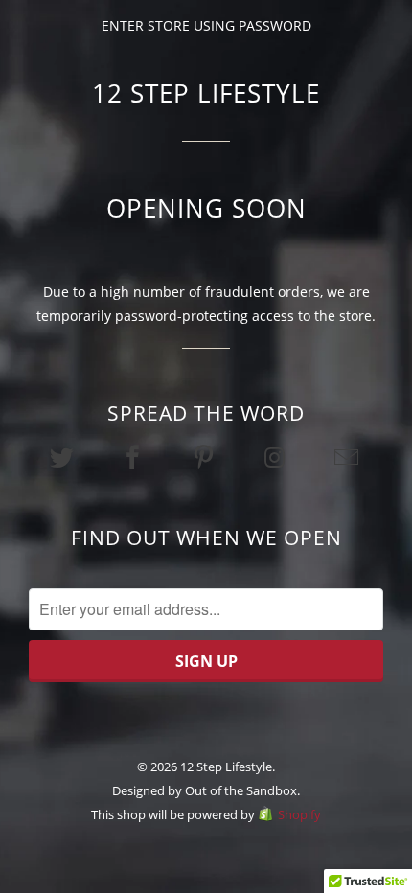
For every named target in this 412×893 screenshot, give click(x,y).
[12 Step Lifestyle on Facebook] (135, 457)
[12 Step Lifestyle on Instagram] (277, 457)
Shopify (299, 814)
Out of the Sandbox (241, 790)
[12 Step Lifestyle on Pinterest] (206, 457)
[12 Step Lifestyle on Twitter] (63, 457)
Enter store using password (206, 25)
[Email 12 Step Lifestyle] (347, 457)
